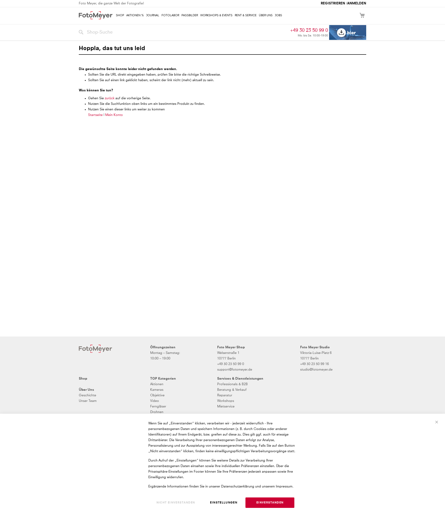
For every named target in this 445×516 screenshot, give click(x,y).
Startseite (95, 115)
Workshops (225, 401)
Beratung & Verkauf (232, 389)
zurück (110, 98)
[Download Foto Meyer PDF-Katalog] (347, 32)
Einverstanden (270, 502)
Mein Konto (114, 115)
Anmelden (356, 3)
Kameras (156, 389)
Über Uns (86, 389)
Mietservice (226, 406)
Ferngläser (158, 406)
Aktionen (156, 384)
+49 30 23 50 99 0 (309, 30)
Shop (83, 378)
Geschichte (87, 395)
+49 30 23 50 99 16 (314, 364)
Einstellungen (223, 502)
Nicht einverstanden (175, 502)
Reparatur (224, 395)
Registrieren (333, 3)
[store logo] (95, 15)
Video (154, 401)
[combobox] (183, 32)
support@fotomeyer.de (234, 369)
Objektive (157, 395)
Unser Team (88, 401)
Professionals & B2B (232, 384)
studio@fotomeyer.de (316, 369)
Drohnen (156, 412)
